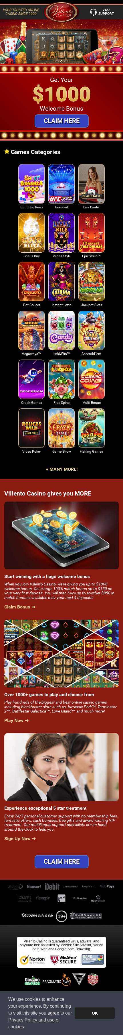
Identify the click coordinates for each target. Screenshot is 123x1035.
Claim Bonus (17, 607)
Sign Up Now (17, 838)
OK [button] (95, 1013)
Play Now (31, 186)
